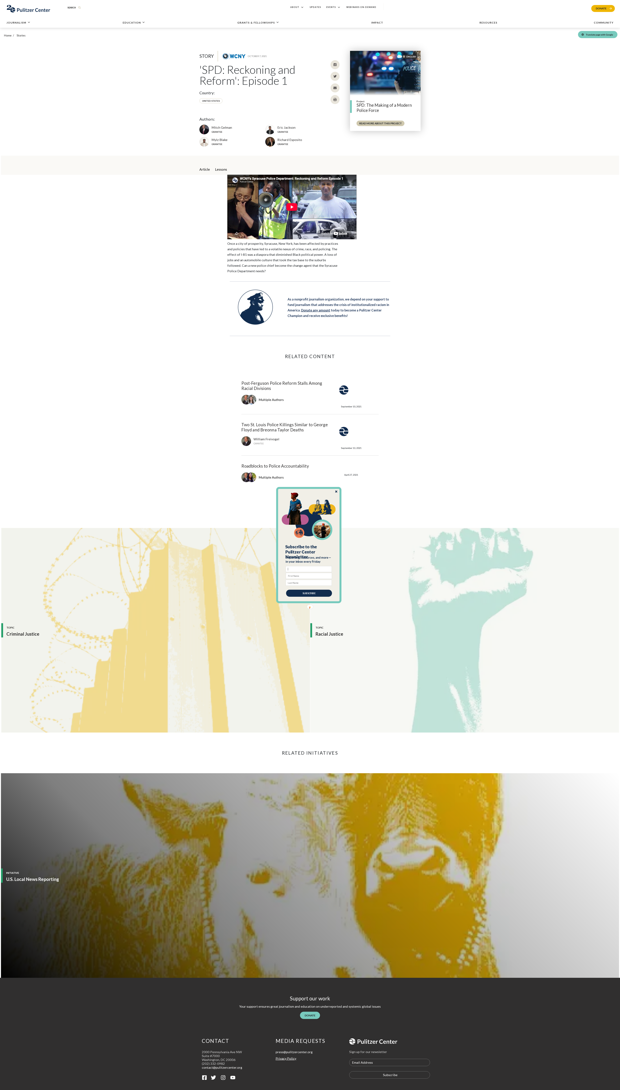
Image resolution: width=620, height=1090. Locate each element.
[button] (309, 551)
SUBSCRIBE (309, 593)
